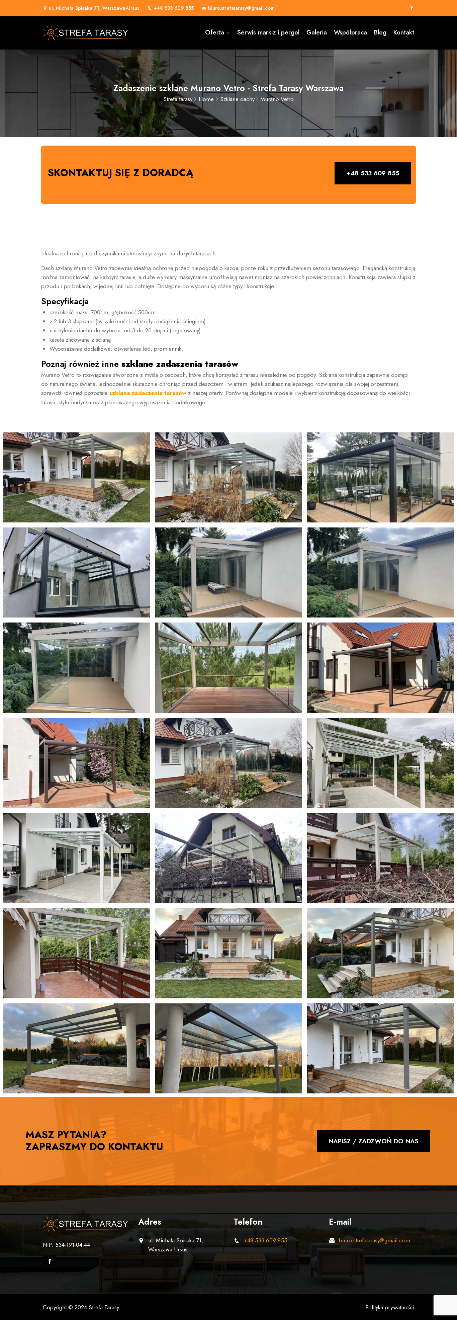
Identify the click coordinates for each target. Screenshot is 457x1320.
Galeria (316, 32)
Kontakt (403, 32)
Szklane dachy (237, 99)
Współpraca (350, 32)
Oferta (214, 32)
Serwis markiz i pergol (268, 32)
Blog (380, 32)
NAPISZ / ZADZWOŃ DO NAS (374, 1141)
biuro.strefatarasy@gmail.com (241, 8)
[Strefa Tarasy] (85, 32)
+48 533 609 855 (174, 8)
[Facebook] (411, 8)
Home (206, 99)
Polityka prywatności (389, 1307)
